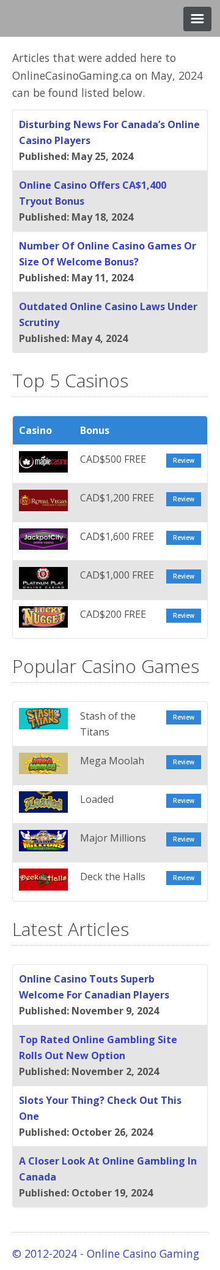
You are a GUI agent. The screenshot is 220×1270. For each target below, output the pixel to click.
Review (183, 460)
